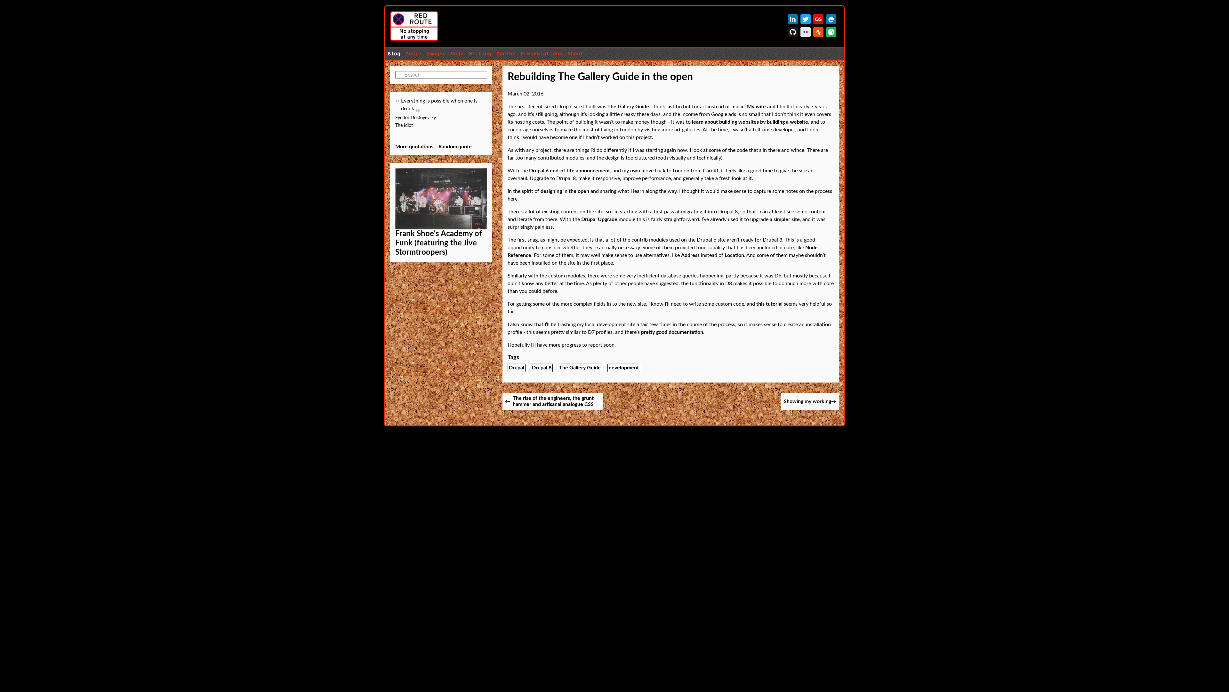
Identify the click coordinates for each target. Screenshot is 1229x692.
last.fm (674, 106)
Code (457, 54)
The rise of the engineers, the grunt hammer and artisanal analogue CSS (553, 401)
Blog (394, 54)
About (575, 54)
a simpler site (785, 219)
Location (734, 255)
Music (414, 54)
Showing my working (807, 401)
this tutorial (769, 304)
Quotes (506, 54)
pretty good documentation (672, 332)
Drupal (516, 367)
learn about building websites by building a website (750, 122)
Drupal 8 (541, 367)
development (624, 367)
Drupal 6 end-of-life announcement (569, 170)
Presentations (541, 54)
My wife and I (762, 106)
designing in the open (565, 191)
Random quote (455, 146)
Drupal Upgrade (599, 219)
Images (436, 54)
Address (690, 255)
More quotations (414, 146)
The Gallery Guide (628, 106)
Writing (480, 54)
